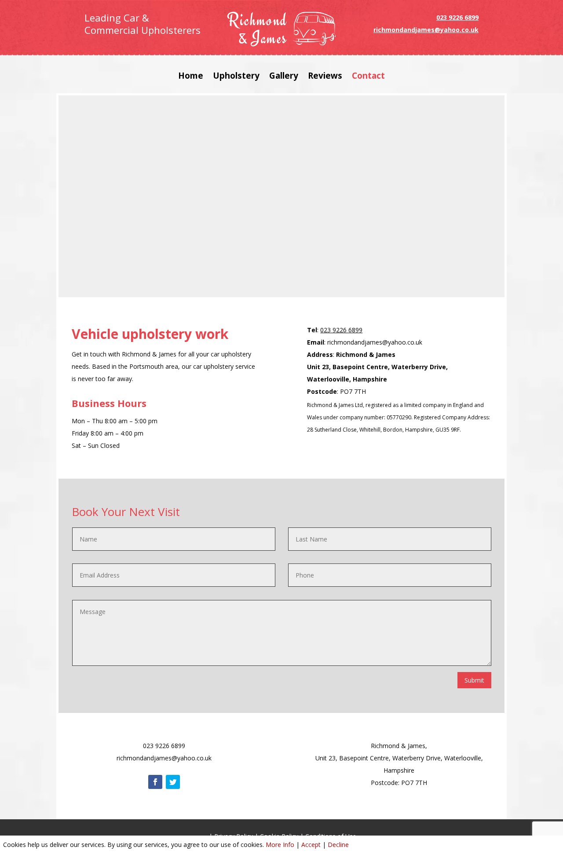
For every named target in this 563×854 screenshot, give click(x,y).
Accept (311, 844)
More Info (280, 844)
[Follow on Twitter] (173, 782)
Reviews (325, 77)
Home (190, 77)
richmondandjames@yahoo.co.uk (426, 29)
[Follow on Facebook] (155, 782)
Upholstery (236, 77)
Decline (338, 844)
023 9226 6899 (457, 17)
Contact (368, 77)
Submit (474, 680)
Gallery (283, 77)
